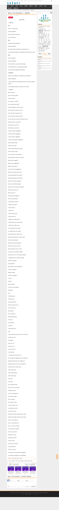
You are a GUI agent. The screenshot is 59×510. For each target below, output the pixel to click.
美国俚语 (45, 42)
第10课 (44, 40)
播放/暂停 (10, 17)
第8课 (39, 40)
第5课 (44, 39)
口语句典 (32, 0)
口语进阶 (40, 32)
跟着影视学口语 (40, 0)
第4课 (41, 39)
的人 (48, 36)
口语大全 (15, 0)
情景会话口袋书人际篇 (41, 33)
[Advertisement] (27, 503)
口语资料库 (18, 0)
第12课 (49, 40)
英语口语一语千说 (13, 15)
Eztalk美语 (48, 26)
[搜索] (51, 6)
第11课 (46, 40)
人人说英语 (28, 0)
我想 (46, 33)
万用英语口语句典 (40, 27)
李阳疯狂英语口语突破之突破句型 (42, 36)
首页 (8, 6)
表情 (8, 486)
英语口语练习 (41, 48)
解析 (39, 49)
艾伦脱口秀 (8, 0)
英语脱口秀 (22, 0)
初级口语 (40, 30)
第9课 (41, 40)
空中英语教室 (41, 37)
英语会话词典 (39, 46)
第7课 (49, 39)
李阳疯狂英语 (36, 0)
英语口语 (45, 46)
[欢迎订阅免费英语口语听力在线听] (51, 0)
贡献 (41, 49)
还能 (44, 49)
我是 (48, 33)
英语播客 (25, 0)
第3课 (39, 39)
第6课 (46, 39)
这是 (46, 49)
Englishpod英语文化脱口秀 (42, 26)
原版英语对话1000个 (47, 30)
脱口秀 (49, 42)
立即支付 (21, 458)
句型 (44, 32)
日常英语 (12, 0)
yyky (8, 15)
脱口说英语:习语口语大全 (42, 43)
